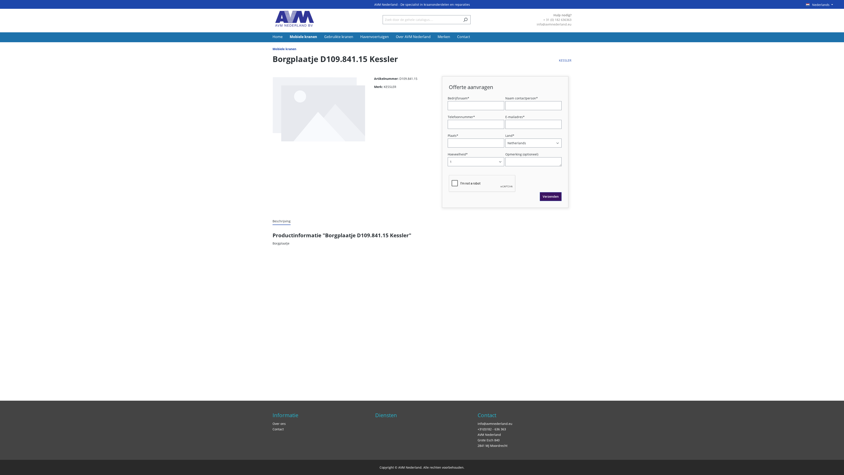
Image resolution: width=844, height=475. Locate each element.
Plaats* (453, 135)
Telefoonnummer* (461, 117)
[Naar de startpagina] (294, 19)
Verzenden (551, 196)
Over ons (279, 424)
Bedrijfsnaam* (458, 98)
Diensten (386, 415)
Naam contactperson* (521, 98)
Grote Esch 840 (489, 440)
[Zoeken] (465, 19)
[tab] (282, 221)
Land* (509, 135)
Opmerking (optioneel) (521, 154)
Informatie (285, 415)
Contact (278, 429)
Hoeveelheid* (458, 154)
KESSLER (565, 60)
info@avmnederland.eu (495, 424)
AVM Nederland (489, 435)
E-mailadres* (515, 117)
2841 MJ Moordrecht (492, 446)
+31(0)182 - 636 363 (492, 429)
